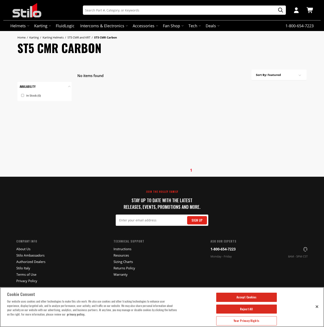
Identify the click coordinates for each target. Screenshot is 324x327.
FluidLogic (65, 25)
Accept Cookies (246, 297)
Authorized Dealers (30, 261)
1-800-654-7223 (223, 249)
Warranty (121, 274)
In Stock (33, 95)
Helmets (18, 25)
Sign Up (197, 220)
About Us (23, 249)
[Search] (279, 10)
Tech (192, 25)
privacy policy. (76, 314)
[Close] (317, 306)
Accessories (144, 25)
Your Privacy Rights (246, 320)
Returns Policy (124, 268)
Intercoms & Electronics (102, 25)
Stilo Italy (23, 268)
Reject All (246, 309)
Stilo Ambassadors (30, 255)
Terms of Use (26, 274)
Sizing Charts (123, 261)
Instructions (122, 249)
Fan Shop (171, 25)
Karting (40, 25)
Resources (121, 255)
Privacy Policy (26, 281)
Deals (211, 25)
